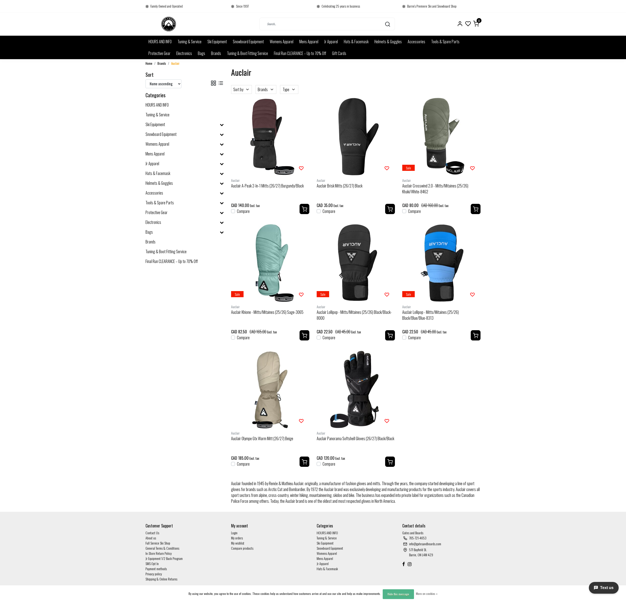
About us (150, 537)
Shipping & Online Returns (161, 578)
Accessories (416, 41)
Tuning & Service (189, 41)
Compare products (242, 548)
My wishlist (237, 543)
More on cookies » (426, 593)
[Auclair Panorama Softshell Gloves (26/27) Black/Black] (356, 389)
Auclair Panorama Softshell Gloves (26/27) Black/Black (355, 438)
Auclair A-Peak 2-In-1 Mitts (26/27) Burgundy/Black (267, 186)
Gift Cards (339, 53)
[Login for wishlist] (301, 167)
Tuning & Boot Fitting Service (247, 53)
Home (148, 63)
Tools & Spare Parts (445, 41)
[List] (220, 83)
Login (234, 532)
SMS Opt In (152, 563)
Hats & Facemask (356, 41)
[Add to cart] (304, 209)
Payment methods (156, 568)
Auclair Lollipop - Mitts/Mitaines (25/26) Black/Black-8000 (354, 315)
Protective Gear (159, 53)
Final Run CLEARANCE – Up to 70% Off (300, 53)
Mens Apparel (308, 41)
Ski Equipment (217, 41)
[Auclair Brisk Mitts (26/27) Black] (356, 137)
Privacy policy (153, 573)
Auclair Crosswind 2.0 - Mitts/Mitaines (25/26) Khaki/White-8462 (435, 189)
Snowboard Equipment (248, 41)
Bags (201, 53)
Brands (216, 53)
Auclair (175, 63)
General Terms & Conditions (162, 548)
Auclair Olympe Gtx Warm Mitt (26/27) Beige (262, 438)
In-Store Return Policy (158, 553)
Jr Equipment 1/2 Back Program (164, 558)
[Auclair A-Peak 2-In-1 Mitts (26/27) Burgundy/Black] (270, 137)
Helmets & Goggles (388, 41)
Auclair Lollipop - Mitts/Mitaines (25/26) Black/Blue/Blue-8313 (430, 315)
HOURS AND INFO (160, 41)
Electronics (184, 53)
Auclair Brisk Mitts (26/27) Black (339, 186)
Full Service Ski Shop (157, 543)
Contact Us (152, 532)
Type (286, 89)
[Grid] (213, 83)
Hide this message (398, 594)
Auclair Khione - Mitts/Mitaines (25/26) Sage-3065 (267, 312)
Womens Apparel (281, 41)
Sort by (238, 89)
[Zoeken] (387, 24)
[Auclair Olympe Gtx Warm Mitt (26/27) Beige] (270, 389)
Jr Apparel (331, 41)
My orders (237, 537)
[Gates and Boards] (168, 24)
